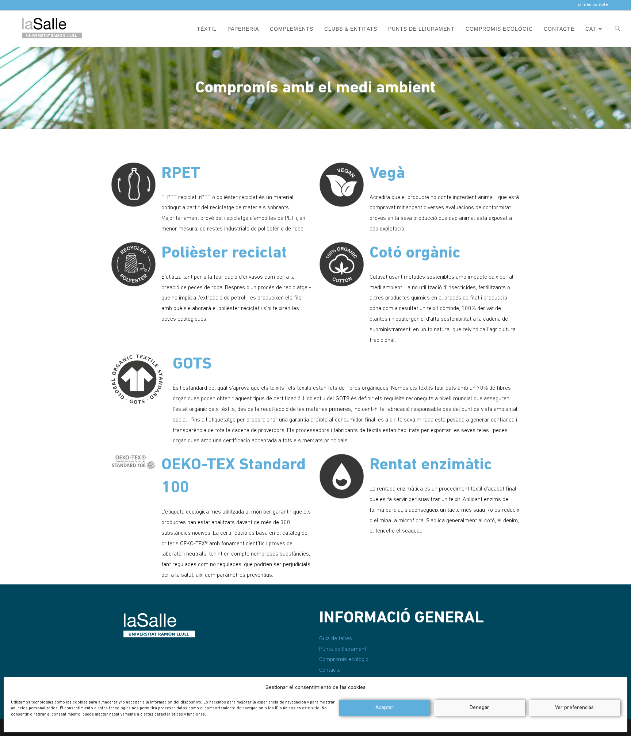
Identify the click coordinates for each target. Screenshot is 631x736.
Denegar (479, 707)
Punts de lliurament (342, 649)
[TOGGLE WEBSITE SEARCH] (617, 29)
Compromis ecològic (343, 660)
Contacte (330, 670)
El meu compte (593, 5)
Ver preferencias (574, 707)
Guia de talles (335, 639)
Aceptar (384, 707)
